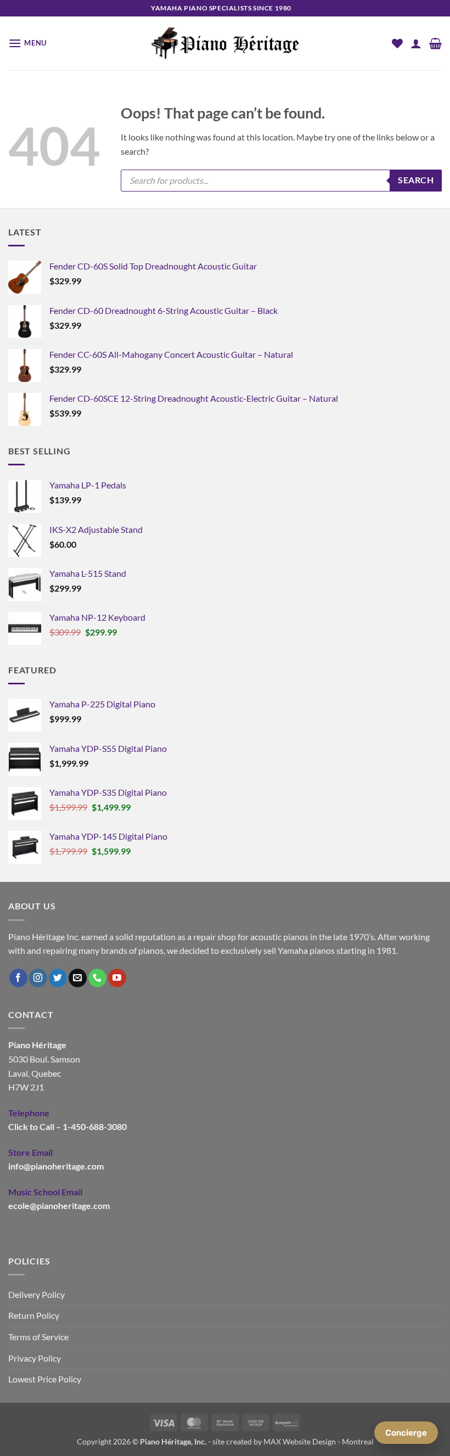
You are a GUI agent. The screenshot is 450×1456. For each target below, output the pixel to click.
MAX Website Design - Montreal (318, 1441)
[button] (27, 43)
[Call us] (97, 978)
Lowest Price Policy (44, 1379)
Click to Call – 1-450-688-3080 (67, 1126)
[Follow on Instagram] (38, 978)
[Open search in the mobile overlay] (281, 181)
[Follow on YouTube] (117, 978)
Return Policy (33, 1315)
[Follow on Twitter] (58, 978)
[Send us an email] (78, 978)
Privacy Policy (34, 1358)
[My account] (415, 43)
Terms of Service (38, 1336)
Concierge (406, 1432)
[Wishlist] (397, 43)
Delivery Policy (36, 1294)
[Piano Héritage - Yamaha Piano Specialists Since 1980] (225, 43)
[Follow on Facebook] (18, 978)
